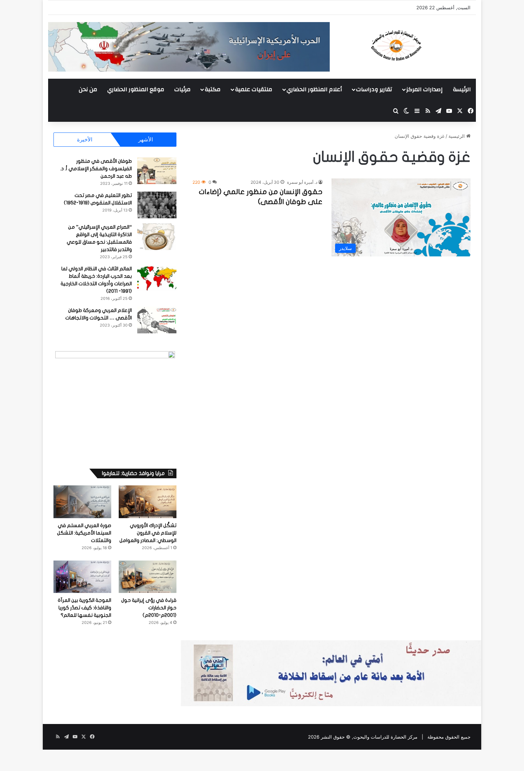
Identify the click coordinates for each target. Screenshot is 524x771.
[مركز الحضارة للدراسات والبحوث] (422, 45)
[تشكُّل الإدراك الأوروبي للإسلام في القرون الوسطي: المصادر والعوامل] (147, 501)
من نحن (88, 89)
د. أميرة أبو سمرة (302, 182)
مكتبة (213, 89)
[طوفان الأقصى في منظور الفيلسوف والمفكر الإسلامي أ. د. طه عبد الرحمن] (156, 170)
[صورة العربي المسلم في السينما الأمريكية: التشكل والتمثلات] (82, 501)
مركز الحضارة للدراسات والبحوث (385, 737)
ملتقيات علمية (253, 89)
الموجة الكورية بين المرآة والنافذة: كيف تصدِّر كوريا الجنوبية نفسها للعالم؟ (84, 608)
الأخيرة (84, 139)
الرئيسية (457, 136)
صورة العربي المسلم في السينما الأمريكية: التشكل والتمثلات (84, 533)
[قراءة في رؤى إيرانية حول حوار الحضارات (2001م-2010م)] (147, 577)
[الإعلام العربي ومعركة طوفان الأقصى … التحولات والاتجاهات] (156, 320)
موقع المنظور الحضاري (135, 89)
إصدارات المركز (424, 89)
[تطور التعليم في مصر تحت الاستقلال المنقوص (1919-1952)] (156, 205)
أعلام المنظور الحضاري (314, 89)
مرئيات (182, 89)
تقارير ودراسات (374, 89)
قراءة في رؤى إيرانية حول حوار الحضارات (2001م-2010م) (148, 608)
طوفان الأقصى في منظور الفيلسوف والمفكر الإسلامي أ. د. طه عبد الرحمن (96, 168)
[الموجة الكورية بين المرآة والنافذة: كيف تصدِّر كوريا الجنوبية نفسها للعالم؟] (82, 577)
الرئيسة (462, 89)
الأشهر (145, 139)
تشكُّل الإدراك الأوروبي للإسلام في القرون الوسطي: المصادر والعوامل (147, 533)
